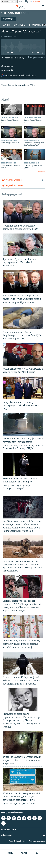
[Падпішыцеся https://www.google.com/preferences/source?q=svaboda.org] (3, 818)
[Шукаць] (37, 853)
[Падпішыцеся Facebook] (8, 818)
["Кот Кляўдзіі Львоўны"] (11, 132)
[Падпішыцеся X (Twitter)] (14, 818)
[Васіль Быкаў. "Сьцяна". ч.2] (11, 109)
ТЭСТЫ (24, 853)
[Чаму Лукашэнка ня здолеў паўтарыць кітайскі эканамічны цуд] (23, 388)
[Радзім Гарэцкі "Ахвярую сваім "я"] (11, 154)
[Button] (7, 67)
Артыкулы (19, 25)
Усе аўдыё (41, 171)
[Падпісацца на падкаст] (24, 818)
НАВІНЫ (10, 853)
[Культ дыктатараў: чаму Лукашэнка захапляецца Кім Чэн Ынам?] (23, 354)
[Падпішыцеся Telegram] (40, 818)
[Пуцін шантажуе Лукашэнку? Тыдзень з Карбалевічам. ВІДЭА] (23, 211)
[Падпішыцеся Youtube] (19, 818)
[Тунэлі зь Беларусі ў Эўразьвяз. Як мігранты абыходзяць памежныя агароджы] (23, 742)
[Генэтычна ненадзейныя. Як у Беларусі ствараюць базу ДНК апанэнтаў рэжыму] (23, 318)
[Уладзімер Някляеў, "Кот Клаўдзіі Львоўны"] (34, 132)
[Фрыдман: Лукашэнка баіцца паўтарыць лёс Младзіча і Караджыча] (23, 245)
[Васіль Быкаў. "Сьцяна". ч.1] (34, 109)
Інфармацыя (36, 25)
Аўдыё (6, 25)
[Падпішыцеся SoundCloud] (29, 818)
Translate (37, 2)
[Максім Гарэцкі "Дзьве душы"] (34, 154)
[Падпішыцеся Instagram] (34, 818)
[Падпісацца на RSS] (3, 823)
